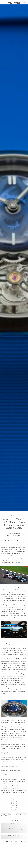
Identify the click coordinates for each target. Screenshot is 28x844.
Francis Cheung (16, 535)
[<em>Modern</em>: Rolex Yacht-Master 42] (14, 835)
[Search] (26, 2)
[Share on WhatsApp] (11, 841)
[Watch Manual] (14, 2)
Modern (7, 519)
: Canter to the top (12, 829)
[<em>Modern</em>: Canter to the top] (14, 823)
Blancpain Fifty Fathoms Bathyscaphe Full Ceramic (7, 814)
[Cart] (24, 2)
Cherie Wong (16, 533)
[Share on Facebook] (2, 841)
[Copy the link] (21, 841)
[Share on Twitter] (7, 841)
